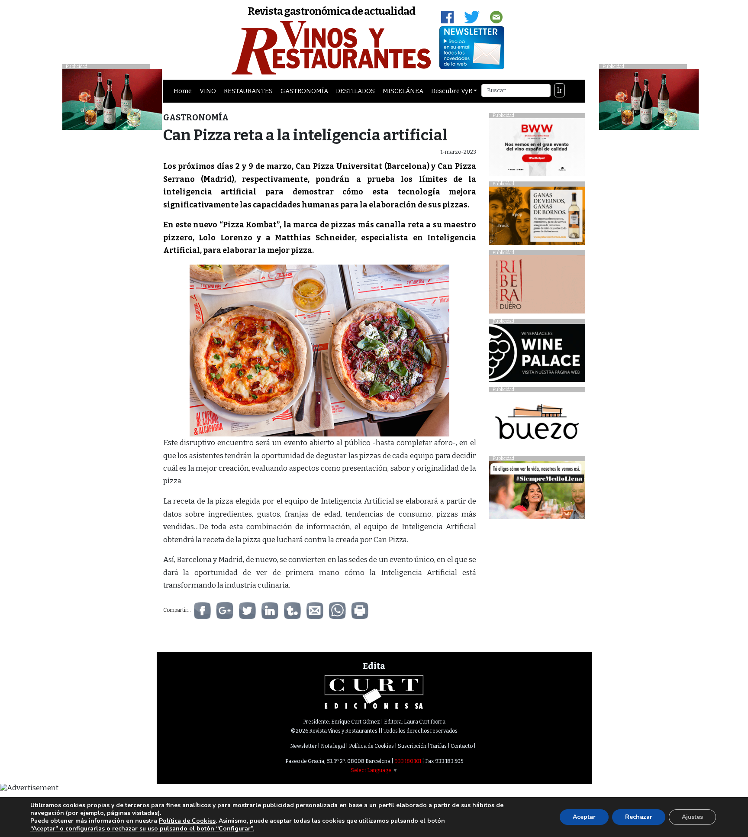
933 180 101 (407, 761)
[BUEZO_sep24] (537, 423)
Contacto (462, 746)
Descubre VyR (451, 91)
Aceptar (584, 817)
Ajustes (692, 817)
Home (183, 91)
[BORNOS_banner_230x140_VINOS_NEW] (537, 218)
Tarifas (438, 746)
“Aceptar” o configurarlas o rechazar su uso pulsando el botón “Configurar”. (142, 829)
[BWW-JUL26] (537, 149)
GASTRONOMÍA (304, 91)
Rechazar (638, 817)
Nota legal (333, 746)
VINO (208, 91)
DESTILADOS (355, 91)
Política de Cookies (371, 746)
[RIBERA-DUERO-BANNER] (537, 286)
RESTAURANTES (248, 91)
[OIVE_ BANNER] (537, 492)
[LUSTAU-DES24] (649, 98)
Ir (559, 90)
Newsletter (303, 746)
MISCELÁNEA (403, 91)
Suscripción (412, 746)
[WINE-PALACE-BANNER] (537, 355)
